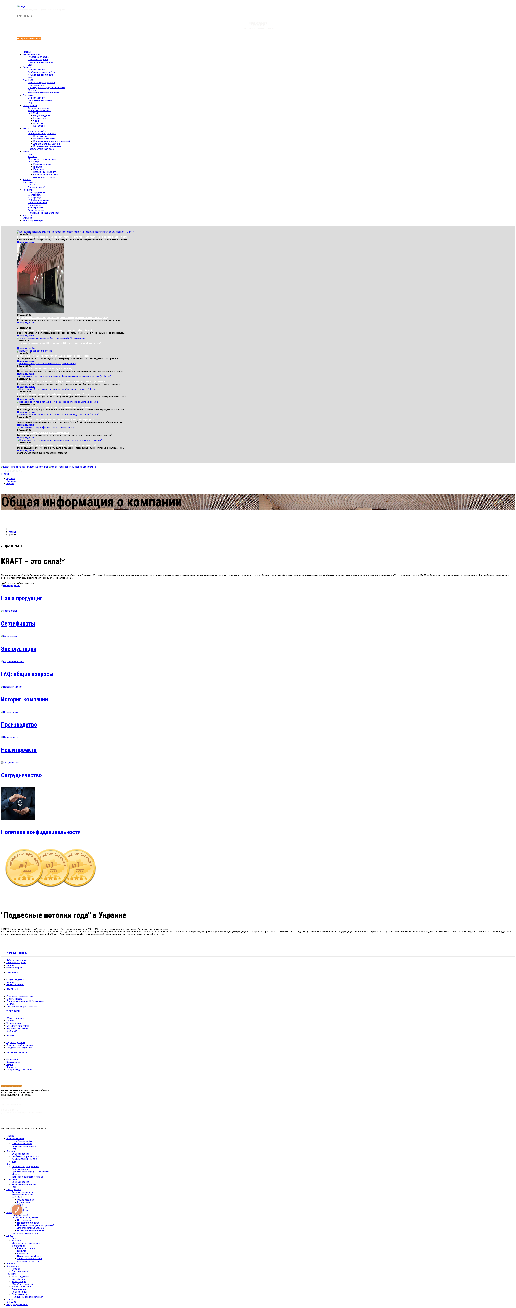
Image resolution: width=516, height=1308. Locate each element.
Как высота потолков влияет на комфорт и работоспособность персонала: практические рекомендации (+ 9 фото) (72, 237)
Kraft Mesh (33, 113)
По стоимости (40, 136)
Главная (27, 52)
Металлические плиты (39, 110)
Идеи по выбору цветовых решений (51, 141)
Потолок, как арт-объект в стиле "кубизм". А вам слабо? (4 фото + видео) (53, 356)
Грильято (27, 67)
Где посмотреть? (36, 187)
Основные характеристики (41, 82)
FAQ (30, 64)
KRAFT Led (28, 80)
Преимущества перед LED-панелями (46, 87)
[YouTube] (494, 1121)
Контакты (27, 215)
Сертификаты (35, 195)
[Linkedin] (504, 1121)
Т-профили (28, 95)
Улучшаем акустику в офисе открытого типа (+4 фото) (43, 432)
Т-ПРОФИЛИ (13, 1011)
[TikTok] (514, 1121)
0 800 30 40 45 (13, 470)
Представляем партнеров (41, 149)
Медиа (26, 151)
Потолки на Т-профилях (45, 172)
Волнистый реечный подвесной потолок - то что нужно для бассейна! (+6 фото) (55, 419)
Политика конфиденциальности (44, 213)
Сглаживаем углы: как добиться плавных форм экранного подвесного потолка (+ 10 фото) (61, 381)
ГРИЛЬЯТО (12, 972)
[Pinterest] (499, 1121)
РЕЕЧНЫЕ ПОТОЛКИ (16, 953)
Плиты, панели (30, 105)
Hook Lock (38, 123)
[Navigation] (2, 464)
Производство (35, 205)
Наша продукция (36, 192)
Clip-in (36, 121)
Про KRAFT (28, 190)
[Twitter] (484, 1121)
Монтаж (32, 90)
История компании (37, 202)
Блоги (26, 128)
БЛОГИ (10, 1035)
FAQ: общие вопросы (38, 200)
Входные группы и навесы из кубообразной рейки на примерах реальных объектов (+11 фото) (62, 317)
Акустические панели (38, 108)
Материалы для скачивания (42, 159)
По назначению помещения (47, 146)
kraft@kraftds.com (258, 23)
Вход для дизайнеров (33, 220)
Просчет (32, 184)
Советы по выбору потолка (42, 133)
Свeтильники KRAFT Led (45, 174)
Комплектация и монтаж (40, 62)
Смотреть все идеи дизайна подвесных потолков (42, 453)
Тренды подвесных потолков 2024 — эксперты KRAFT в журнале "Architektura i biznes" (59, 343)
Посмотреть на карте (11, 1098)
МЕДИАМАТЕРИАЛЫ (17, 1052)
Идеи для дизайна (37, 131)
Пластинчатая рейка (38, 59)
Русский (5, 474)
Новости (27, 179)
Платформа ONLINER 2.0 (29, 38)
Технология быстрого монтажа (43, 92)
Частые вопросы (15, 967)
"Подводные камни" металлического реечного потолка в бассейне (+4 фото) (54, 330)
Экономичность (36, 85)
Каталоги (32, 156)
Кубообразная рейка (38, 57)
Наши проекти (19, 749)
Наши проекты (35, 207)
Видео (31, 154)
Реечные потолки (31, 54)
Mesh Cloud (39, 126)
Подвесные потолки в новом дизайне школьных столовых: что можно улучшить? (56, 445)
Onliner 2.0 (28, 218)
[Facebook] (23, 45)
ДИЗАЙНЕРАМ (24, 16)
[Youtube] (25, 45)
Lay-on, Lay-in (39, 118)
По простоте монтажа (44, 138)
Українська (12, 481)
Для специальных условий (46, 144)
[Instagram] (26, 45)
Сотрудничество (36, 210)
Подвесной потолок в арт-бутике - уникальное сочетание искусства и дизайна (55, 407)
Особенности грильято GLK (41, 72)
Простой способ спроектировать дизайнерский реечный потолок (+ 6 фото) (53, 394)
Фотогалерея (34, 161)
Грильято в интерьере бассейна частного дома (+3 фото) (44, 368)
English (10, 483)
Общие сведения (36, 69)
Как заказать (29, 182)
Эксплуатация (35, 197)
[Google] (509, 1121)
